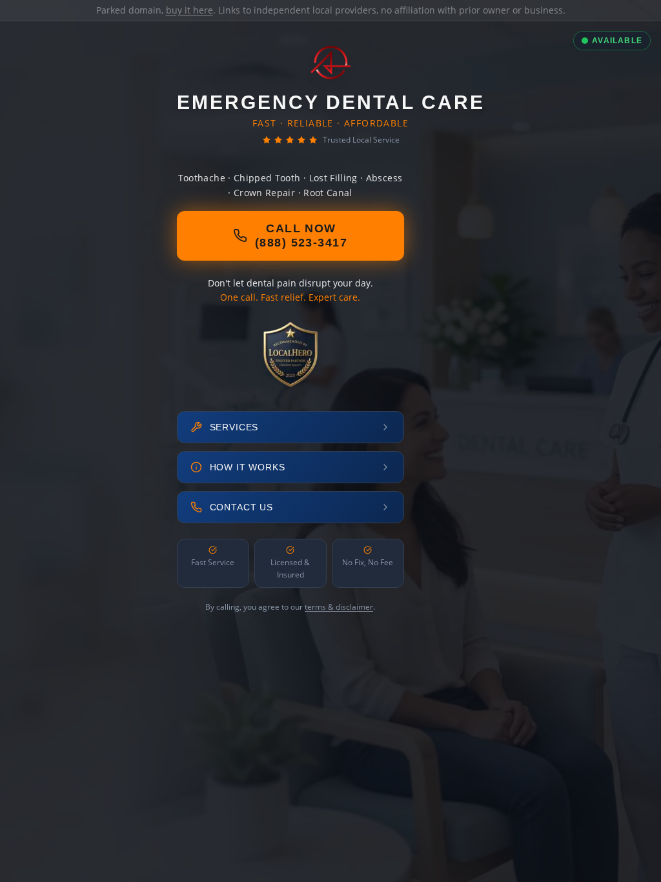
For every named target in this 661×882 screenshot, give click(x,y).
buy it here (189, 10)
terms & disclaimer (339, 606)
